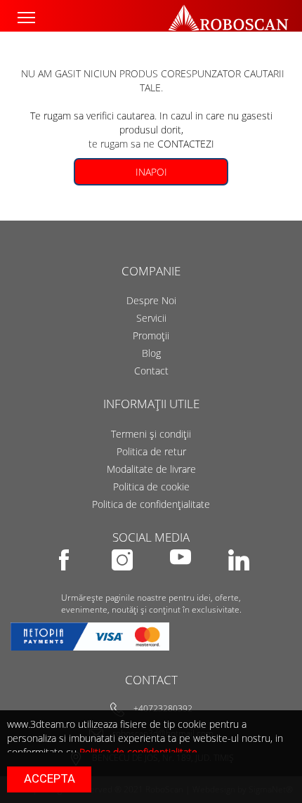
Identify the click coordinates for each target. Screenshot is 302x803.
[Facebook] (65, 580)
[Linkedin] (239, 580)
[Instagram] (123, 580)
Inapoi (151, 171)
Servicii (151, 318)
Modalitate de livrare (151, 469)
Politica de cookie (151, 486)
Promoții (151, 335)
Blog (151, 353)
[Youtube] (181, 580)
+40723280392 (162, 709)
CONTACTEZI (185, 143)
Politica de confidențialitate (151, 504)
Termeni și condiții (151, 433)
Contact (151, 370)
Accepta (49, 778)
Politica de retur (151, 451)
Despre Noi (151, 300)
